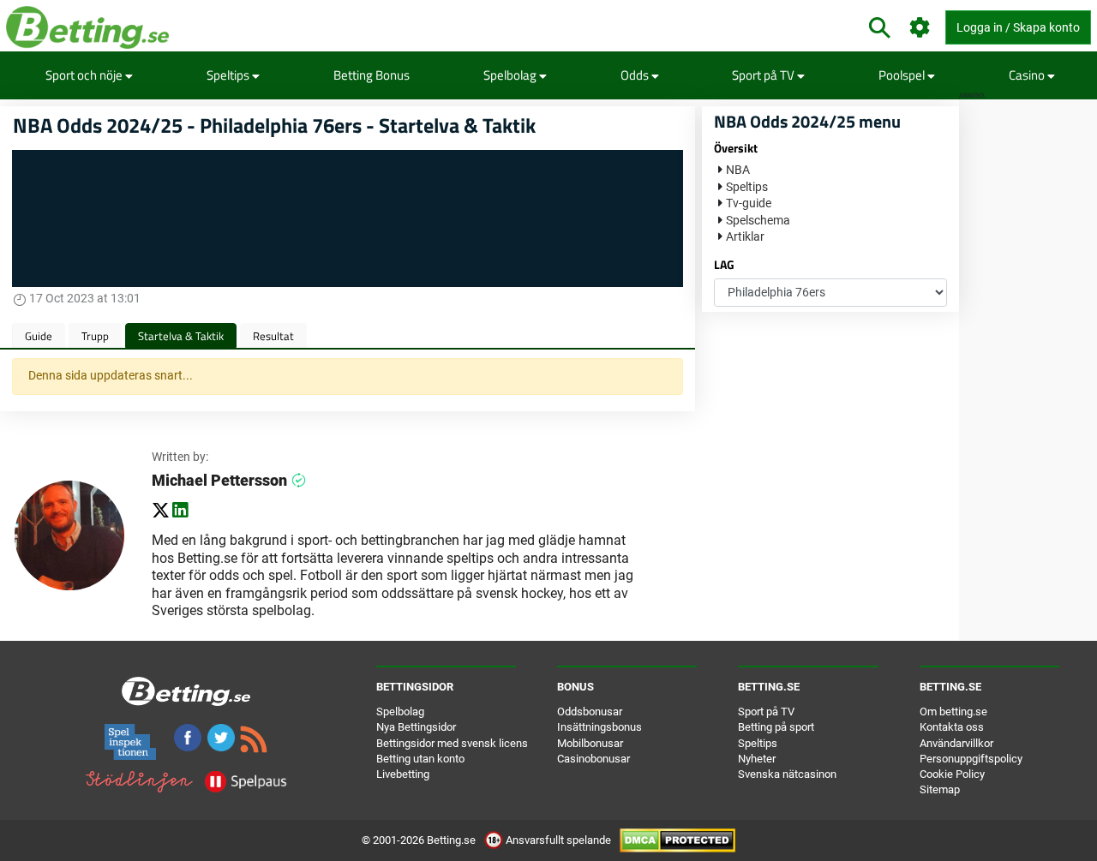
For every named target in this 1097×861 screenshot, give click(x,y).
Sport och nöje (85, 75)
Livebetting (402, 774)
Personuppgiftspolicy (971, 758)
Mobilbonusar (590, 743)
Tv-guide (748, 203)
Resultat (273, 335)
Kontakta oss (952, 726)
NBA (738, 169)
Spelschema (758, 220)
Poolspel (902, 75)
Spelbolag (511, 75)
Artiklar (745, 236)
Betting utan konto (420, 758)
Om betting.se (953, 711)
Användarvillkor (956, 743)
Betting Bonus (371, 75)
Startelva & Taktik (181, 335)
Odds (635, 75)
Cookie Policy (952, 774)
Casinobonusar (593, 758)
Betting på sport (776, 726)
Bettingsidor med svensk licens (452, 743)
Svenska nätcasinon (787, 774)
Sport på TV (764, 75)
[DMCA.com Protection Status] (677, 840)
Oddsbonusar (589, 711)
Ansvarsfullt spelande (558, 840)
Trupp (95, 335)
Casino (1028, 75)
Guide (38, 335)
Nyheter (757, 758)
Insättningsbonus (599, 726)
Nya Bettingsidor (416, 726)
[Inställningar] (920, 28)
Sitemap (940, 789)
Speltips (229, 75)
